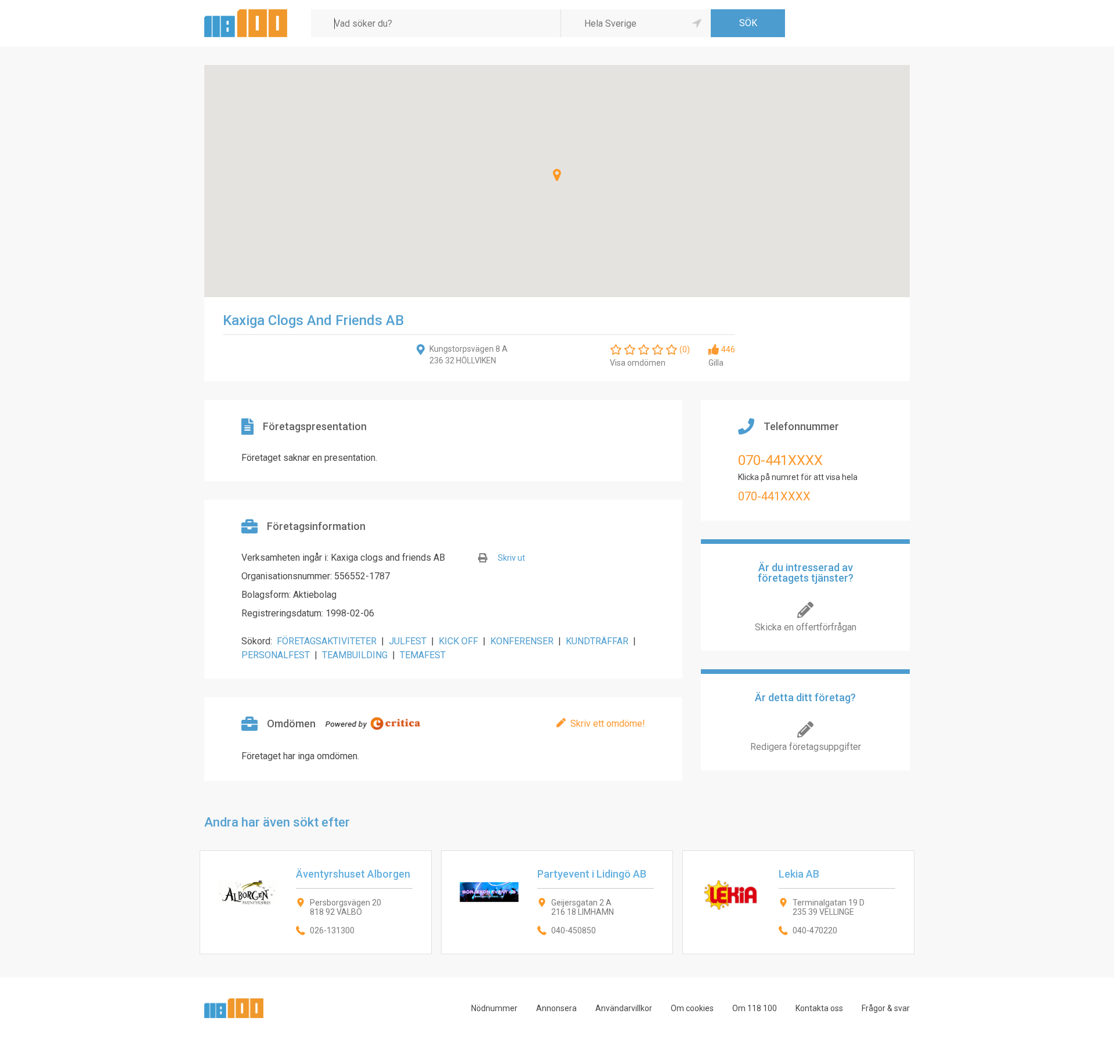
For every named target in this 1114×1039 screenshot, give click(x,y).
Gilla (716, 362)
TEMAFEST (423, 655)
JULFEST (407, 641)
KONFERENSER (522, 641)
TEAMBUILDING (355, 655)
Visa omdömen (637, 362)
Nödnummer (494, 1008)
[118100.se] (245, 13)
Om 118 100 (754, 1008)
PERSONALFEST (275, 655)
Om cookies (692, 1008)
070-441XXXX (780, 460)
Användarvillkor (623, 1008)
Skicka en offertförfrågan (805, 627)
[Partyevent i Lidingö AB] (557, 902)
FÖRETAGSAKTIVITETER (327, 641)
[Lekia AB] (798, 902)
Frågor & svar (886, 1008)
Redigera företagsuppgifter (805, 746)
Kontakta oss (819, 1008)
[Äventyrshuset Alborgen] (315, 902)
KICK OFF (458, 641)
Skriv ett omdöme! (607, 723)
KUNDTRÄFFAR (597, 641)
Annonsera (556, 1008)
